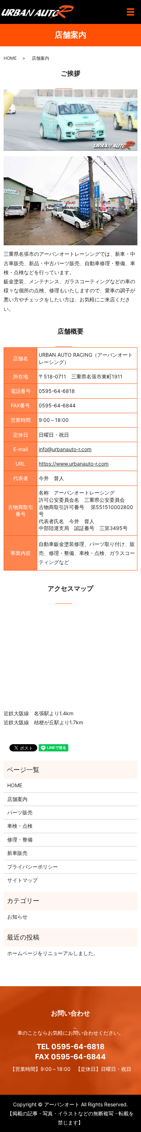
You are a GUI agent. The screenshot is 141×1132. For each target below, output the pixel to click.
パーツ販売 (20, 812)
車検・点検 (20, 826)
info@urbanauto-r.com (65, 449)
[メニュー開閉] (130, 12)
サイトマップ (22, 880)
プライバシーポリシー (32, 867)
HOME (10, 58)
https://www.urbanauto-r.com (73, 464)
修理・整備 (20, 839)
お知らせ (17, 916)
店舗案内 (17, 799)
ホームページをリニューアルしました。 (52, 953)
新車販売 (17, 853)
